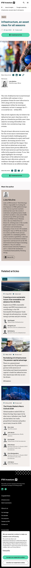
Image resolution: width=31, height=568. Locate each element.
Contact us (4, 524)
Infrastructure (5, 500)
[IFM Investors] (15, 479)
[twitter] (6, 489)
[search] (24, 3)
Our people (4, 515)
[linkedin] (2, 489)
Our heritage (4, 512)
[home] (1, 7)
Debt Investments (6, 503)
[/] (8, 3)
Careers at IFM (5, 521)
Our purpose (5, 518)
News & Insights (9, 7)
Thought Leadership (21, 7)
